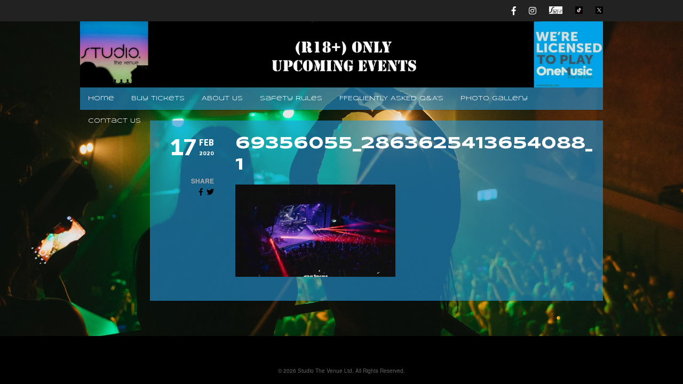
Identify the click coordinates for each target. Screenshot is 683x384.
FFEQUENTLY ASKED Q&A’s (391, 98)
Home (101, 98)
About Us (222, 98)
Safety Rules (291, 98)
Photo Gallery (494, 98)
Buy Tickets (158, 98)
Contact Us (114, 121)
